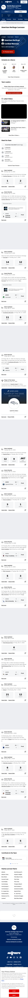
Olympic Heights (18, 874)
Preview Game (9, 52)
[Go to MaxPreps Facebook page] (21, 958)
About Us (9, 962)
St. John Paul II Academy (9, 834)
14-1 (20, 280)
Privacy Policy (17, 964)
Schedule (9, 19)
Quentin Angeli (14, 384)
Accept (14, 991)
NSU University (6, 571)
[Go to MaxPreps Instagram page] (14, 958)
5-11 (23, 594)
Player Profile (11, 417)
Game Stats (4, 186)
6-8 (24, 786)
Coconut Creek (4, 879)
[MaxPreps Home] (8, 2)
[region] (14, 982)
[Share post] (25, 186)
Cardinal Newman (7, 176)
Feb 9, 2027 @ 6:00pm (7, 47)
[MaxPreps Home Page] (4, 23)
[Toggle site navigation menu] (2, 2)
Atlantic (3, 872)
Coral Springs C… (5, 886)
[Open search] (18, 2)
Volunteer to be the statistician (14, 93)
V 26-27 (7, 11)
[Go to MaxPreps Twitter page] (17, 958)
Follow (20, 11)
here (22, 144)
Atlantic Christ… (5, 874)
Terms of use (8, 967)
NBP (6, 674)
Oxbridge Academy (7, 763)
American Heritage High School (14, 931)
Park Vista (16, 879)
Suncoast (5, 257)
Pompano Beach (18, 884)
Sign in (24, 2)
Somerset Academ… (19, 888)
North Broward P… (18, 872)
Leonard (3, 898)
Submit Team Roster (13, 165)
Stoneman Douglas (18, 896)
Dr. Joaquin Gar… (5, 891)
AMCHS (7, 370)
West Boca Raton (18, 898)
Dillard (4, 690)
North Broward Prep (8, 642)
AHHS (7, 213)
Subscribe (9, 964)
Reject (14, 995)
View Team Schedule (13, 77)
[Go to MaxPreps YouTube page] (11, 958)
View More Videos (14, 135)
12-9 (22, 477)
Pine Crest (16, 881)
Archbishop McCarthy (8, 312)
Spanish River (6, 454)
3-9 (23, 549)
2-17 (24, 199)
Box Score (3, 220)
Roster (14, 19)
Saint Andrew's (17, 886)
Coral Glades (4, 881)
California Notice (18, 967)
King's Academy (7, 499)
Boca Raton (4, 877)
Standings (20, 19)
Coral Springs (4, 884)
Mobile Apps (17, 962)
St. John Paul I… (18, 893)
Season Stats (11, 186)
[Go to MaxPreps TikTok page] (7, 958)
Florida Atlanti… (5, 893)
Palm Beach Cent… (18, 877)
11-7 (8, 363)
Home (3, 19)
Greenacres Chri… (5, 896)
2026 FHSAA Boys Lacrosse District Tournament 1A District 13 (15, 208)
